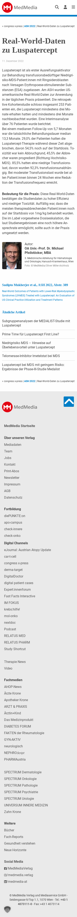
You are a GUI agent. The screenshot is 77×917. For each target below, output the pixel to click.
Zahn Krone (12, 812)
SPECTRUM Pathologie (21, 785)
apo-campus (13, 522)
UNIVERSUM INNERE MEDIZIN (26, 805)
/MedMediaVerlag (20, 868)
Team (8, 451)
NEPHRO (14, 753)
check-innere (13, 529)
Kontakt (9, 464)
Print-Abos (11, 471)
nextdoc (10, 623)
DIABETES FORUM (17, 726)
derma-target (13, 570)
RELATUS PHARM (17, 642)
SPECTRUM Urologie (19, 799)
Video (8, 668)
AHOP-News (13, 687)
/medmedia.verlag (20, 875)
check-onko (12, 536)
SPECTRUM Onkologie (20, 779)
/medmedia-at (17, 882)
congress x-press (16, 563)
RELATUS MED (15, 636)
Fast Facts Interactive (19, 596)
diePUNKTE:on (14, 516)
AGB (7, 491)
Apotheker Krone (16, 700)
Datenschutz (13, 497)
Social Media (13, 862)
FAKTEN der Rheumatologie (24, 733)
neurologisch (13, 746)
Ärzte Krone (12, 693)
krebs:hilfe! (12, 609)
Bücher (9, 830)
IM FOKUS (11, 603)
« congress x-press (12, 26)
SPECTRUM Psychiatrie (21, 792)
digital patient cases (18, 583)
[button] (7, 909)
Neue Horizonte (15, 850)
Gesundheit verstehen (19, 843)
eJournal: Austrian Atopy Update (27, 550)
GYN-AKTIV (12, 740)
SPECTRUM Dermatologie (22, 772)
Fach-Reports (13, 837)
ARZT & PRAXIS (15, 707)
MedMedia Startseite (19, 426)
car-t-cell (10, 556)
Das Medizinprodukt (18, 720)
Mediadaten (12, 445)
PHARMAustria (15, 759)
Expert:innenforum (17, 590)
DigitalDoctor (13, 576)
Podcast (10, 629)
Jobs (7, 458)
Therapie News (15, 662)
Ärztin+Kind (12, 713)
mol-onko (11, 616)
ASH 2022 (29, 26)
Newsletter (11, 478)
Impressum (12, 484)
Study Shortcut (15, 649)
